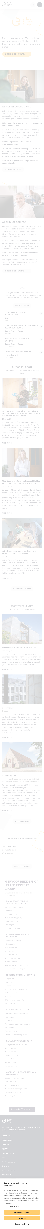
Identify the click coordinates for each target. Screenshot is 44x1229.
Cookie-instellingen (22, 1224)
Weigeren (22, 1218)
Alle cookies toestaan (22, 1212)
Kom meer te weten (11, 1206)
